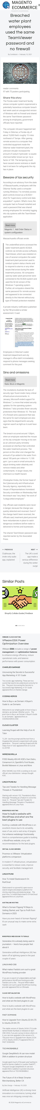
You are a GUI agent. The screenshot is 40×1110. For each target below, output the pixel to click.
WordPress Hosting (10, 810)
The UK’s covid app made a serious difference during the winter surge (30, 558)
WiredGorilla (9, 754)
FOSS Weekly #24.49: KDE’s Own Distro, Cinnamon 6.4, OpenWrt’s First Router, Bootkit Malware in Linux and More (19, 762)
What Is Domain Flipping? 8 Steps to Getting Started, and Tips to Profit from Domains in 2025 (18, 910)
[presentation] (20, 598)
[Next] (35, 605)
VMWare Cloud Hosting (11, 637)
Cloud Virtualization (11, 993)
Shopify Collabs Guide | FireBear (19, 613)
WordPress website (12, 840)
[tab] (16, 625)
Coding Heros (9, 696)
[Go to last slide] (5, 605)
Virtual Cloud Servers (11, 849)
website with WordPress (21, 825)
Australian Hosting (10, 902)
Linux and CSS (9, 964)
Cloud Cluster (10, 725)
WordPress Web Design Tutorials (15, 936)
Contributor (14, 54)
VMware (8, 649)
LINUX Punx (7, 874)
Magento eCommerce (20, 11)
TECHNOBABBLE (10, 1048)
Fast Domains (9, 1015)
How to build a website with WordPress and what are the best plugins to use (17, 817)
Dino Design (8, 1085)
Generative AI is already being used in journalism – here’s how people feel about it (18, 944)
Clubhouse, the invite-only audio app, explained (9, 555)
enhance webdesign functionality (20, 834)
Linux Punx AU (9, 782)
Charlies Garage (11, 667)
